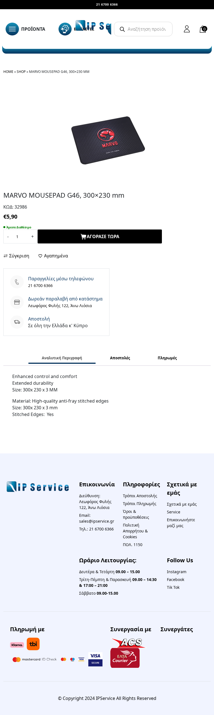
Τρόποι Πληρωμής (139, 503)
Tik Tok (173, 587)
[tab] (62, 358)
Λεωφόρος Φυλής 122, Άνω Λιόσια (60, 305)
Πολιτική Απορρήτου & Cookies (135, 530)
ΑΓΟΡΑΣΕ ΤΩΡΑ (103, 236)
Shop (21, 71)
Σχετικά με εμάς (182, 504)
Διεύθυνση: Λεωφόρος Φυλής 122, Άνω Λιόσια (95, 501)
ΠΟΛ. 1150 (132, 544)
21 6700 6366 (40, 285)
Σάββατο (98, 593)
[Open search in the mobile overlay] (143, 29)
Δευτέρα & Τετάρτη (109, 571)
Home (8, 71)
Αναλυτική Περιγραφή (62, 357)
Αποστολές (120, 357)
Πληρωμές (167, 357)
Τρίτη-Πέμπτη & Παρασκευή (118, 582)
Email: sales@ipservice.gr (96, 518)
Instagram (176, 571)
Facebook (175, 579)
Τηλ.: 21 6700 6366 (96, 529)
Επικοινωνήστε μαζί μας (181, 522)
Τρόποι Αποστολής (140, 495)
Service (173, 512)
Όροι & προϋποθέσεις (136, 514)
